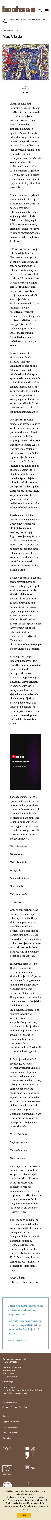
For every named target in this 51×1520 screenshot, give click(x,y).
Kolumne (15, 19)
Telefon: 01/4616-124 (11, 1362)
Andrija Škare (12, 30)
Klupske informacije (10, 1421)
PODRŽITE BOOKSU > (17, 1341)
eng (25, 1407)
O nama (5, 1416)
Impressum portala (10, 1427)
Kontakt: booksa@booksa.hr (14, 1359)
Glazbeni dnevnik (35, 19)
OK (24, 1515)
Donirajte (6, 1438)
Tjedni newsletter (10, 1402)
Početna (6, 19)
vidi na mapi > (8, 1382)
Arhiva (23, 19)
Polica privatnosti (10, 1432)
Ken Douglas (30, 1282)
